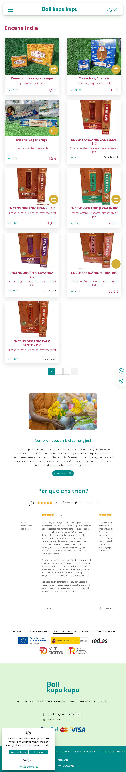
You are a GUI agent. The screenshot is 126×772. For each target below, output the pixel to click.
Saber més (60, 473)
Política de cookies (61, 751)
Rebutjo (38, 752)
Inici (17, 701)
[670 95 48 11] (121, 371)
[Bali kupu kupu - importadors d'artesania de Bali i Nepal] (59, 9)
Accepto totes (18, 752)
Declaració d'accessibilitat (112, 751)
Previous (15, 562)
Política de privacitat (85, 751)
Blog (72, 701)
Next (117, 562)
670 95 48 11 (54, 719)
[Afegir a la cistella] (53, 69)
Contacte (100, 701)
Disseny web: (56, 766)
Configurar (28, 760)
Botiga (29, 701)
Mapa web (63, 759)
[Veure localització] (121, 381)
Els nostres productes (51, 701)
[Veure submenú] (115, 10)
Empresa (85, 701)
